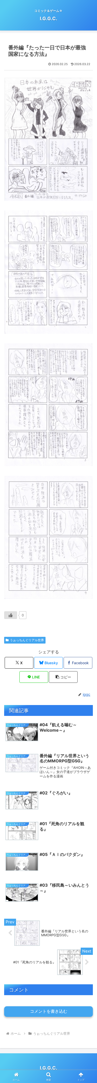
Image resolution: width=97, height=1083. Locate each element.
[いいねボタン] (10, 615)
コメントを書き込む (48, 1011)
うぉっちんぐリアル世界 (27, 640)
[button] (63, 677)
